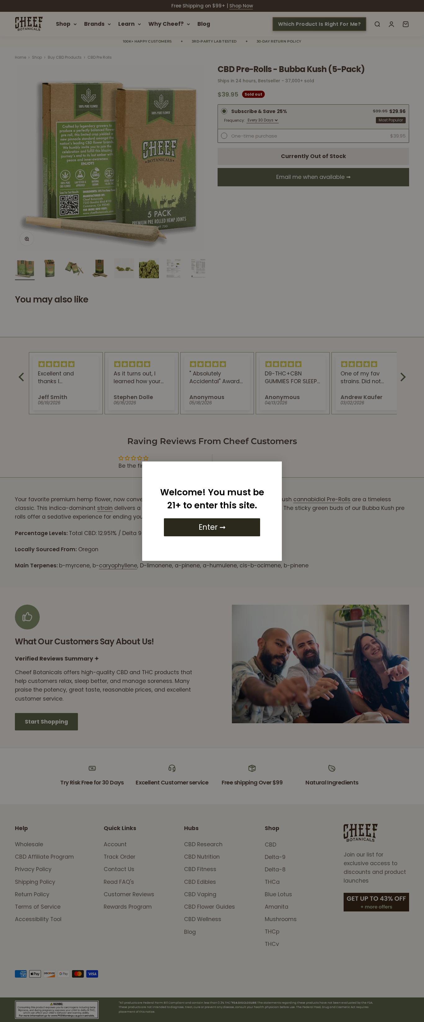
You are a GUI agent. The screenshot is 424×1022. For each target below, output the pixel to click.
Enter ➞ (212, 527)
